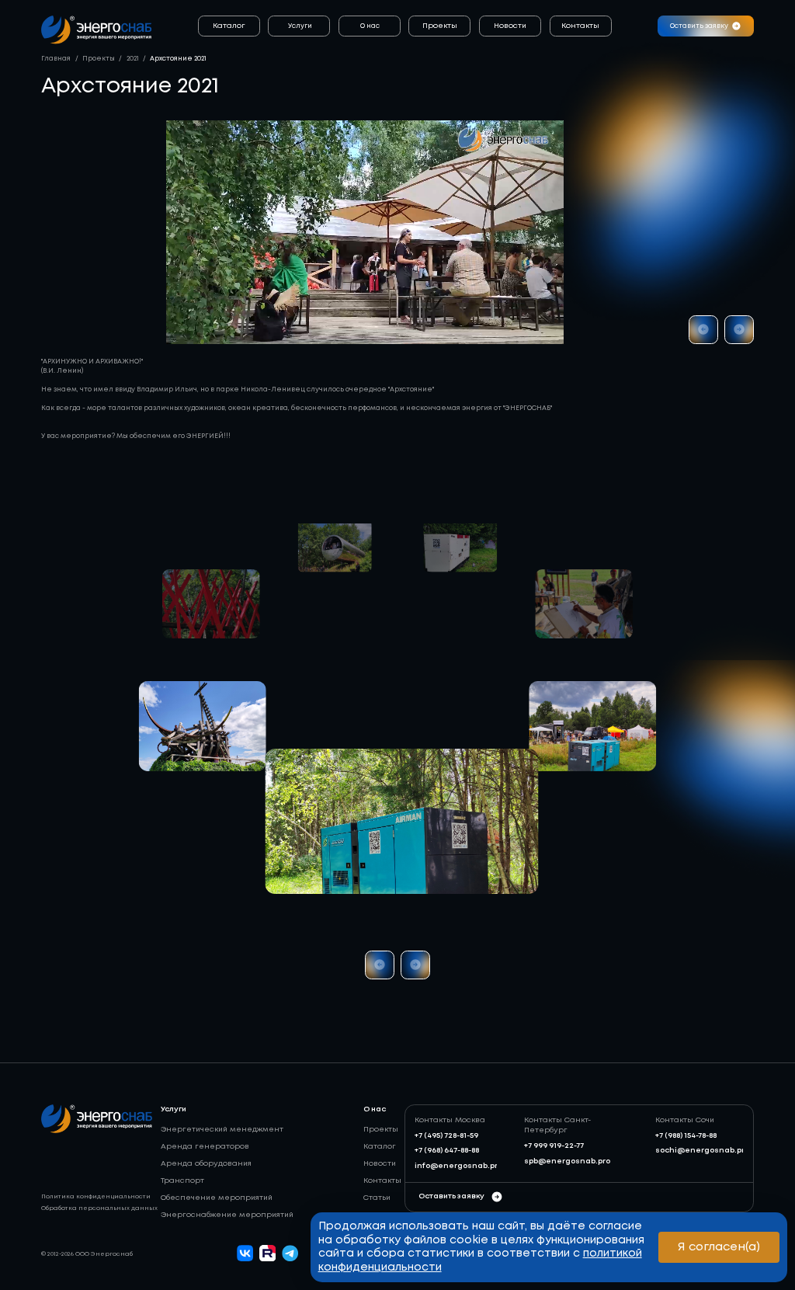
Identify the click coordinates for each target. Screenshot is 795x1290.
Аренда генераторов (205, 1146)
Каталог (229, 26)
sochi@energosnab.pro (702, 1150)
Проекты (439, 26)
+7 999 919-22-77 (554, 1145)
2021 (133, 58)
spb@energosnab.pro (567, 1161)
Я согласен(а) (719, 1247)
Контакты (580, 26)
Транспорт (182, 1180)
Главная (56, 58)
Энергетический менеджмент (222, 1129)
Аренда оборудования (206, 1163)
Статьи (377, 1197)
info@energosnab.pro (458, 1166)
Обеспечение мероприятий (217, 1197)
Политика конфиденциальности (96, 1196)
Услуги (300, 26)
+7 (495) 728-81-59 (446, 1135)
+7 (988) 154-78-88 (686, 1135)
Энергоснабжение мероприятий (227, 1215)
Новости (510, 26)
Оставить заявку (451, 1196)
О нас (370, 26)
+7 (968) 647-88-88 (447, 1150)
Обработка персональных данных (99, 1208)
